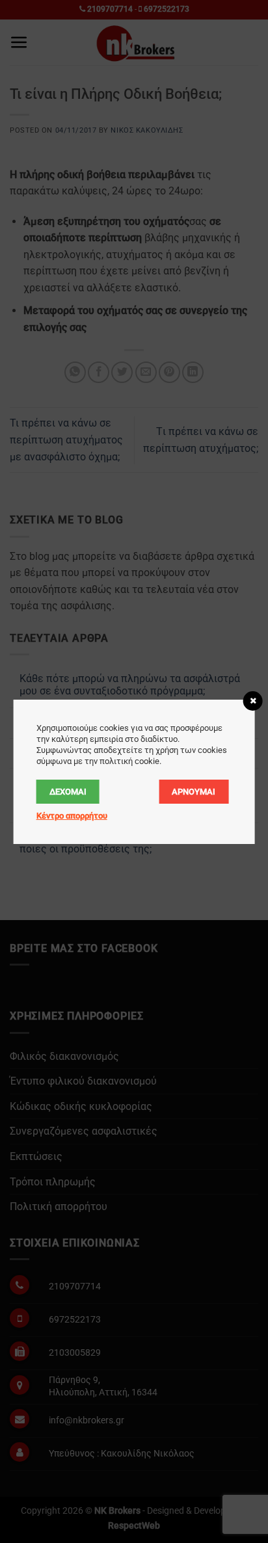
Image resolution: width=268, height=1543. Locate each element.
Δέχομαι (68, 792)
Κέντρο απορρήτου (71, 816)
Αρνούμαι (193, 792)
